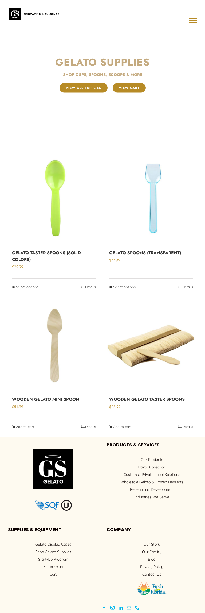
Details (90, 287)
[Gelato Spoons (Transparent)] (151, 198)
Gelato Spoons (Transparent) (145, 253)
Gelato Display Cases (53, 544)
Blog (152, 559)
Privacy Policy (151, 566)
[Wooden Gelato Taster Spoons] (151, 345)
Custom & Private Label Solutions (152, 474)
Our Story (152, 544)
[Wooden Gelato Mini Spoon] (54, 345)
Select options (27, 287)
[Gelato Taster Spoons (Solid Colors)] (54, 198)
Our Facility (151, 551)
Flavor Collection (152, 467)
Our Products (152, 459)
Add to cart (25, 427)
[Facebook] (104, 608)
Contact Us (151, 574)
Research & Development (152, 489)
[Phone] (137, 608)
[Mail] (129, 608)
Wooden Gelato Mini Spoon (45, 399)
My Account (53, 566)
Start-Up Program (53, 559)
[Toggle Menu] (193, 20)
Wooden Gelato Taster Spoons (147, 399)
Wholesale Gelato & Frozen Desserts (151, 482)
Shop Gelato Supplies (53, 551)
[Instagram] (112, 608)
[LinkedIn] (121, 608)
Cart (53, 574)
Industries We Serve (152, 497)
